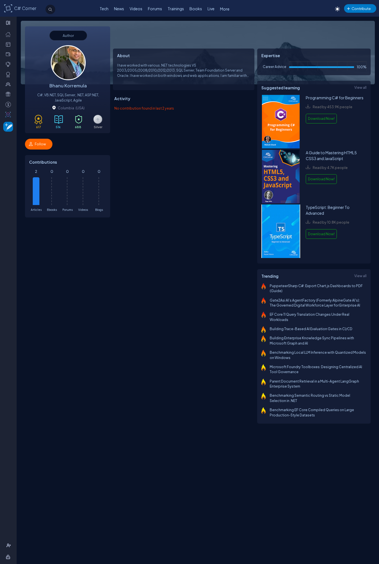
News (119, 8)
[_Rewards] (9, 104)
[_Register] (9, 545)
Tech (104, 8)
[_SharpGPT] (9, 114)
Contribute (361, 8)
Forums (155, 8)
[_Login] (9, 557)
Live (211, 8)
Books (196, 8)
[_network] (9, 84)
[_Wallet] (9, 54)
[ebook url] (280, 122)
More (224, 8)
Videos (136, 8)
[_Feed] (9, 34)
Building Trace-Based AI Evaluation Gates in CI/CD (311, 329)
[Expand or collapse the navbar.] (8, 22)
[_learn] (9, 64)
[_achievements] (9, 74)
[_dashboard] (9, 44)
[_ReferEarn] (9, 94)
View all (360, 87)
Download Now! (321, 118)
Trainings (176, 8)
